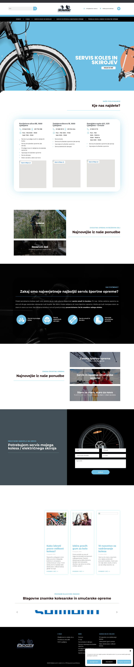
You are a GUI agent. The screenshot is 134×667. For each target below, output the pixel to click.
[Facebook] (118, 8)
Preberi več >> (52, 571)
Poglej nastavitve (124, 662)
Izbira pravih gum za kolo (80, 547)
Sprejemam (94, 662)
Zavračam (109, 662)
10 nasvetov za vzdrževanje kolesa (107, 548)
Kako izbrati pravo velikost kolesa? (55, 548)
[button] (130, 651)
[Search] (35, 8)
